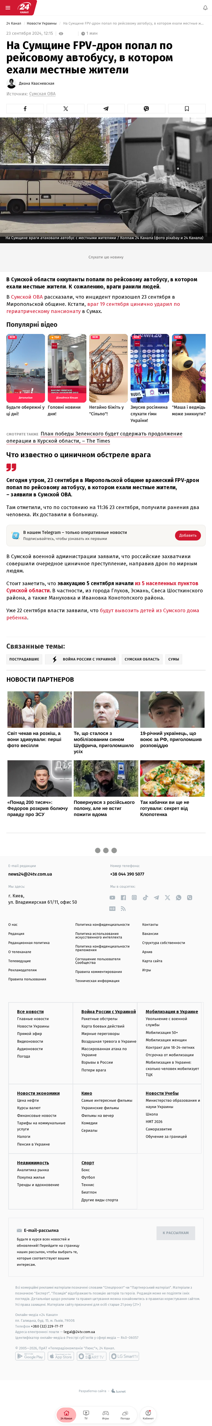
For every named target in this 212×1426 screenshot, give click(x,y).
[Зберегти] (186, 108)
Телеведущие (19, 961)
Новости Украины (42, 23)
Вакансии (150, 934)
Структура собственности (163, 943)
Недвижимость (33, 1162)
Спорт (87, 1162)
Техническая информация (97, 981)
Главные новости (33, 1018)
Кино (86, 1093)
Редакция (16, 934)
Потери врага (93, 1070)
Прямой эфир (29, 1033)
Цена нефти (28, 1100)
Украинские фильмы (100, 1108)
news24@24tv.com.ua (30, 874)
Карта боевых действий (102, 1026)
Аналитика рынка (33, 1170)
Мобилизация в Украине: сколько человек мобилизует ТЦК (172, 1068)
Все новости (30, 1011)
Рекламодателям (22, 970)
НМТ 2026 (154, 1121)
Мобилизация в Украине (172, 1011)
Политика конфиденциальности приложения (102, 948)
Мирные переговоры (100, 1033)
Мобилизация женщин (166, 1040)
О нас (12, 925)
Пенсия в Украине (33, 1144)
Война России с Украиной (108, 1011)
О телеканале (19, 952)
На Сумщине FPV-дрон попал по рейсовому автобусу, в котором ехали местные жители (134, 23)
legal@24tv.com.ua (79, 1332)
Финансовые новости (36, 1115)
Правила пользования (27, 979)
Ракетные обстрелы (99, 1018)
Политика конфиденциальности (102, 925)
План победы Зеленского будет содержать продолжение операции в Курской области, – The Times (94, 437)
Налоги (23, 1136)
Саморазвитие (159, 1129)
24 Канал (14, 23)
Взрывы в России (97, 1062)
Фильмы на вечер (97, 1115)
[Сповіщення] (205, 7)
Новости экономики (38, 1093)
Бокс (85, 1170)
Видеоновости (30, 1041)
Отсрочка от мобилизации (170, 1055)
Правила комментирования (98, 972)
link (112, 897)
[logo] (24, 7)
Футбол (88, 1177)
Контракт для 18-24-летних (170, 1047)
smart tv (92, 1356)
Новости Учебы (162, 1093)
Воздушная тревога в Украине (108, 1041)
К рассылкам (176, 1233)
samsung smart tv (124, 1356)
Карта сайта (152, 961)
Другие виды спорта (99, 1199)
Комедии (89, 1123)
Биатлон (89, 1192)
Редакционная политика (29, 943)
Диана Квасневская (36, 83)
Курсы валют (29, 1108)
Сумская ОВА (42, 94)
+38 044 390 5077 (127, 874)
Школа (152, 1114)
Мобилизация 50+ (162, 1032)
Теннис (87, 1184)
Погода (23, 1056)
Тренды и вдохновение (38, 1184)
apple (61, 1356)
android (30, 1356)
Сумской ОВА (27, 297)
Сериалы (89, 1130)
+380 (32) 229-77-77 (47, 1326)
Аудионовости (30, 1049)
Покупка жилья (31, 1177)
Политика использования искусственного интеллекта (98, 935)
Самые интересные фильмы (106, 1100)
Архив (147, 952)
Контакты (150, 925)
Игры (146, 970)
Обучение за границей (166, 1136)
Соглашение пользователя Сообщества (98, 961)
